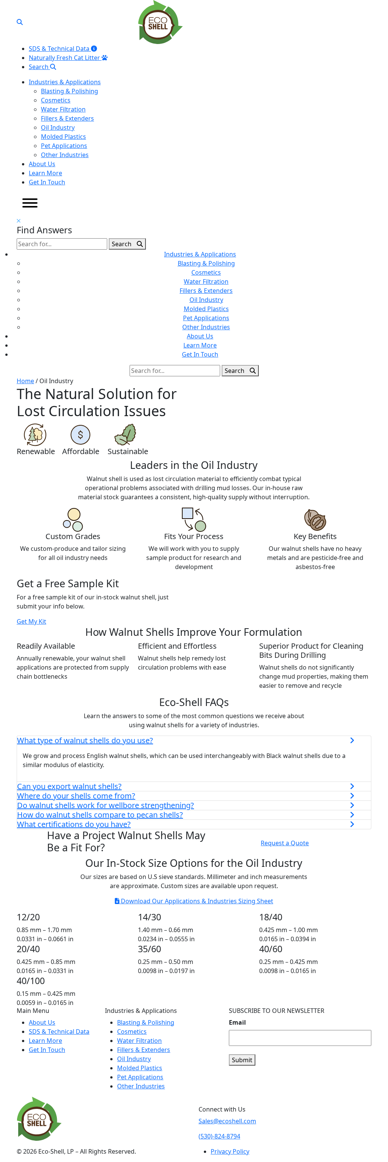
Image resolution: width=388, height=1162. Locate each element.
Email (237, 1022)
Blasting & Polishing (69, 91)
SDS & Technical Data (60, 48)
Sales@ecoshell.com (227, 1121)
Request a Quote (285, 843)
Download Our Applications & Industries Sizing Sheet (196, 901)
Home (25, 381)
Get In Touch (47, 182)
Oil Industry (58, 127)
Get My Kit (31, 621)
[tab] (194, 740)
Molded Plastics (63, 136)
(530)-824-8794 (219, 1136)
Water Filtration (63, 109)
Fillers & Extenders (67, 118)
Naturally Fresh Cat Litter (65, 57)
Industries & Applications (65, 82)
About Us (42, 164)
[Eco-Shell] (160, 21)
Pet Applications (64, 146)
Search (39, 67)
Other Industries (65, 155)
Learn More (45, 173)
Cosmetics (55, 100)
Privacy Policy (230, 1151)
